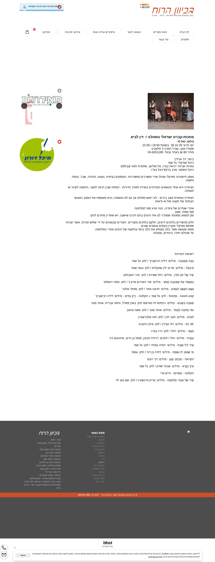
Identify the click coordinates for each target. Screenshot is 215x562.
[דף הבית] (172, 12)
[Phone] (4, 549)
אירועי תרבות (72, 32)
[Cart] (27, 32)
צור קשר (163, 39)
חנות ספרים (160, 32)
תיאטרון (101, 443)
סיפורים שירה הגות (104, 32)
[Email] (4, 555)
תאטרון (185, 39)
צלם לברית (100, 449)
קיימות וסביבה (98, 475)
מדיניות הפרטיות (155, 556)
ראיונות (101, 452)
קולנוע (101, 455)
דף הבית (184, 32)
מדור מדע (100, 481)
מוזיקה (46, 32)
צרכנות (102, 472)
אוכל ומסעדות (98, 468)
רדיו (103, 459)
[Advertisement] (107, 64)
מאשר (22, 555)
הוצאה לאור (134, 32)
